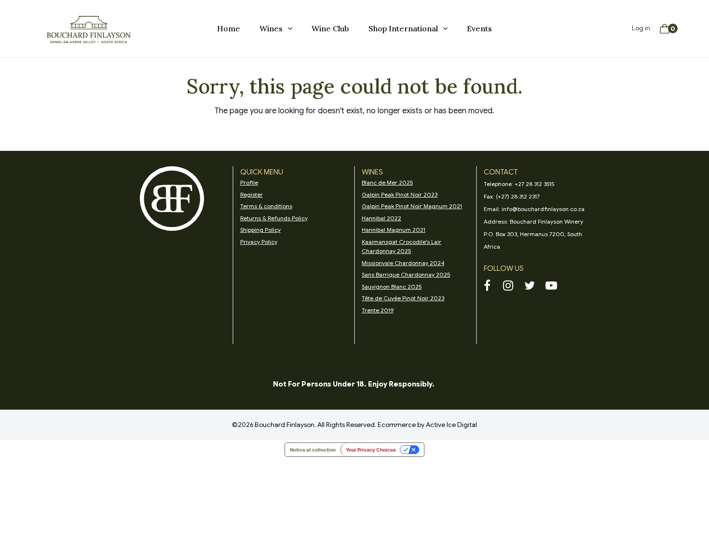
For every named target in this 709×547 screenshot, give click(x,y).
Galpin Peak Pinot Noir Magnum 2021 (412, 206)
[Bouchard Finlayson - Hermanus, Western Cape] (89, 29)
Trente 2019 (378, 310)
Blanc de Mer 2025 (387, 182)
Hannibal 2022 (381, 218)
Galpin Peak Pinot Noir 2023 (399, 194)
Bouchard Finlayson (284, 425)
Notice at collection (313, 450)
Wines (271, 28)
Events (479, 28)
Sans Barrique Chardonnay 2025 (406, 274)
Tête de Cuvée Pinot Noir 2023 (403, 298)
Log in (641, 28)
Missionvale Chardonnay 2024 (403, 263)
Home (228, 28)
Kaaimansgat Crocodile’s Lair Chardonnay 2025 (401, 246)
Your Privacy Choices (371, 450)
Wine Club (330, 28)
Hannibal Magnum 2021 (393, 229)
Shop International (403, 28)
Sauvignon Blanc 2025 (392, 286)
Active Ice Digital (451, 425)
